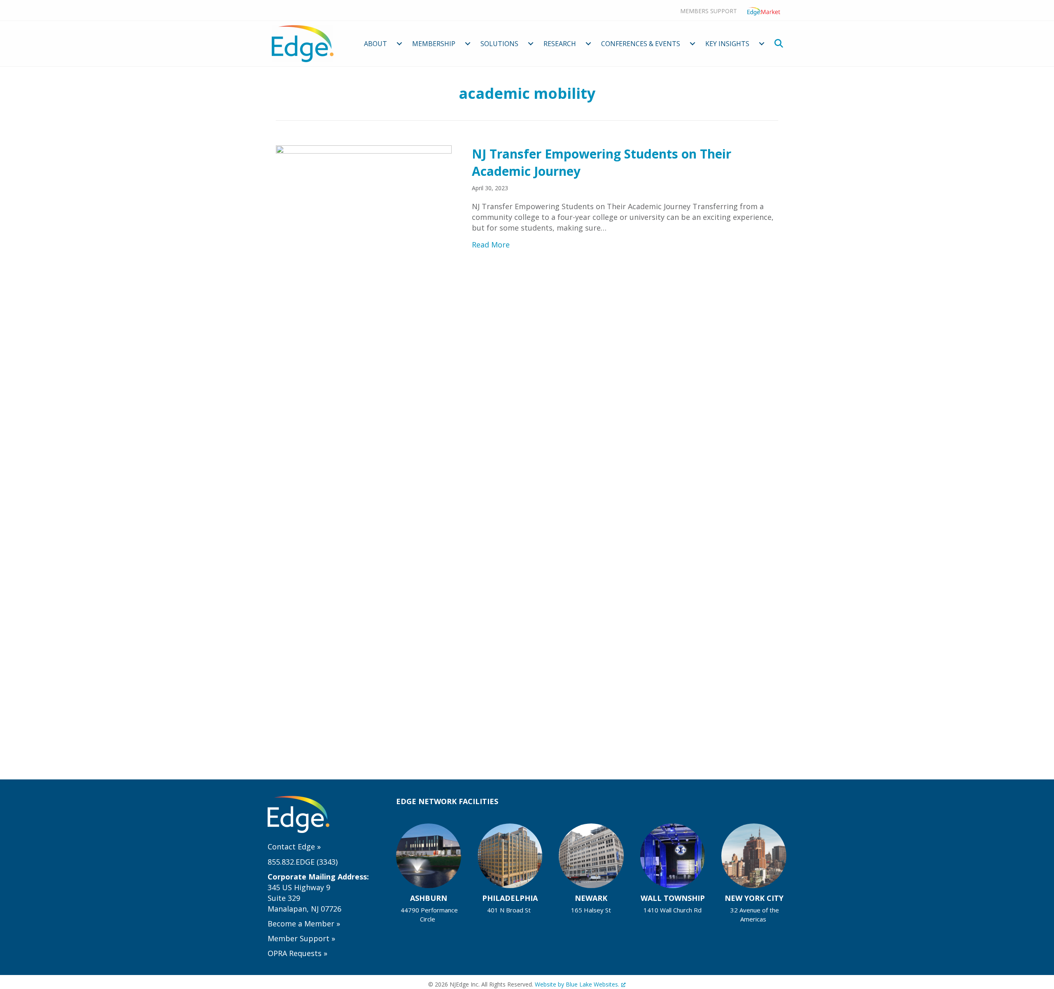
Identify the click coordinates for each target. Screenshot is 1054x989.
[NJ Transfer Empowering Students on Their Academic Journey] (364, 453)
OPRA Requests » (297, 953)
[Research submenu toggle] (588, 44)
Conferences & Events (640, 43)
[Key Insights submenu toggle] (761, 44)
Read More (491, 244)
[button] (780, 43)
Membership (433, 43)
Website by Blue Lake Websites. (577, 984)
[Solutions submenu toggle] (530, 44)
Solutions (499, 43)
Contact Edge (294, 846)
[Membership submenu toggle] (467, 44)
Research (559, 43)
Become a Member (304, 923)
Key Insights (727, 43)
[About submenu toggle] (399, 44)
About (375, 43)
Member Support (301, 938)
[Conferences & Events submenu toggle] (692, 44)
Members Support (708, 11)
